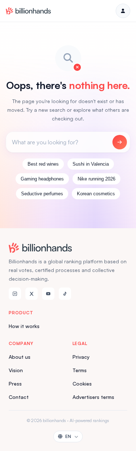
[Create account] (123, 11)
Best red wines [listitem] (43, 164)
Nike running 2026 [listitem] (96, 179)
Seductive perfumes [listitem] (42, 193)
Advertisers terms (93, 397)
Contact (19, 397)
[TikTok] (65, 294)
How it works (24, 326)
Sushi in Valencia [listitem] (91, 164)
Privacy (81, 357)
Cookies (82, 383)
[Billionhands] (28, 10)
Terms (80, 370)
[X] (31, 294)
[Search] (119, 142)
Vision (16, 370)
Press (15, 383)
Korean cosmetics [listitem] (96, 193)
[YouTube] (48, 294)
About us (19, 357)
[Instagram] (15, 294)
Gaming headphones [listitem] (42, 179)
